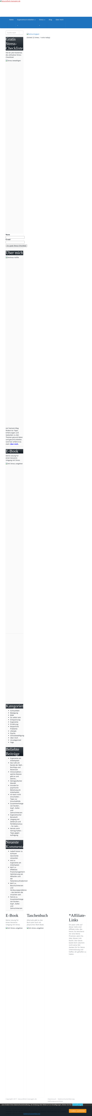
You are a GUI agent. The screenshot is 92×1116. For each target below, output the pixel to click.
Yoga (12, 742)
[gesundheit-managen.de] (46, 8)
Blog (50, 20)
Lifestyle (13, 731)
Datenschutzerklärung (66, 1099)
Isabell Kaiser (15, 851)
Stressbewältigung (17, 735)
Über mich (60, 20)
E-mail (8, 239)
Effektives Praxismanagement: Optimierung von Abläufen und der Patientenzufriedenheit (19, 875)
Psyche (12, 733)
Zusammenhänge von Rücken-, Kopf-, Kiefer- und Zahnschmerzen (16, 903)
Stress (41, 20)
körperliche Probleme (14, 727)
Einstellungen (77, 1105)
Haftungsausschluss (55, 1101)
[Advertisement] (14, 667)
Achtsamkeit (14, 711)
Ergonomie (14, 722)
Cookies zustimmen (77, 1111)
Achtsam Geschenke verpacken (14, 855)
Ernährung (14, 724)
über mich (14, 444)
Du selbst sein (15, 717)
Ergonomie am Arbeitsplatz (15, 864)
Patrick (12, 897)
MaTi (12, 867)
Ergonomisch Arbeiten (25, 20)
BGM (12, 715)
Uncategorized (15, 740)
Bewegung (14, 713)
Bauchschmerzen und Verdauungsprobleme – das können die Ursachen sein (18, 890)
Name (8, 235)
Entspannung (15, 720)
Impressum (52, 1099)
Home (11, 20)
